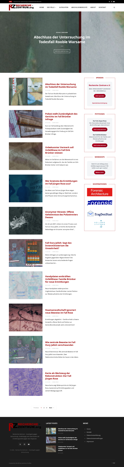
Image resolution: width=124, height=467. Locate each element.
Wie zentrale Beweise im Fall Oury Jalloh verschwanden (60, 343)
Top (114, 463)
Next (50, 408)
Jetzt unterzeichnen (99, 129)
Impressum (90, 441)
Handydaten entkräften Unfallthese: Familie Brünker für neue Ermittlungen (60, 279)
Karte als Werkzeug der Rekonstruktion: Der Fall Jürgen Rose (58, 376)
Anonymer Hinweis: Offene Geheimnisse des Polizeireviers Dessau (61, 214)
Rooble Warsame (62, 32)
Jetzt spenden (99, 96)
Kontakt (102, 7)
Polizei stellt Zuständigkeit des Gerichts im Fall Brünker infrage (61, 116)
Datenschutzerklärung (93, 435)
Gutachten (63, 7)
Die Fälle (50, 7)
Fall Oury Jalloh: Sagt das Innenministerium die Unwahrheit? (58, 245)
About (93, 7)
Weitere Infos (100, 172)
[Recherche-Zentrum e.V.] (21, 7)
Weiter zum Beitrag (62, 51)
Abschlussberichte (79, 7)
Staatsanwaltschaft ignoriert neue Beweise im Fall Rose (60, 311)
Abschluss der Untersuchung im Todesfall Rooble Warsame (27, 1)
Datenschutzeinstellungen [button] (95, 438)
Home (41, 7)
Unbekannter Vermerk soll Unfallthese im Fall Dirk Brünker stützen (59, 150)
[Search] (113, 7)
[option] (62, 42)
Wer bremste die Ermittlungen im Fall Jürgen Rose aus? (61, 182)
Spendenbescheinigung (99, 103)
